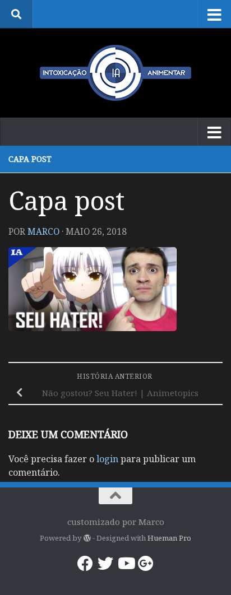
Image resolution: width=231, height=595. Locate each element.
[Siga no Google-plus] (146, 563)
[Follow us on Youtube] (125, 563)
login (107, 459)
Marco (43, 231)
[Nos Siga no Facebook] (85, 563)
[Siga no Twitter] (105, 563)
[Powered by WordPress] (86, 538)
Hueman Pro (169, 538)
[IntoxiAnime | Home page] (115, 73)
